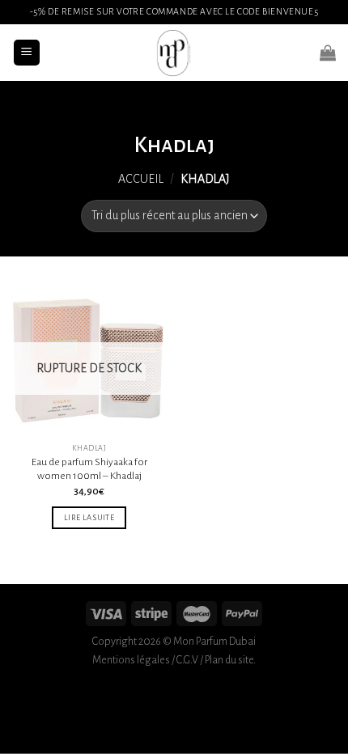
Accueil (140, 178)
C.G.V (187, 660)
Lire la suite (89, 517)
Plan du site (229, 660)
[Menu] (27, 53)
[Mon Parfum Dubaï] (174, 52)
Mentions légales (131, 660)
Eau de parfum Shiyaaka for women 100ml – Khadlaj (89, 469)
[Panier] (328, 52)
